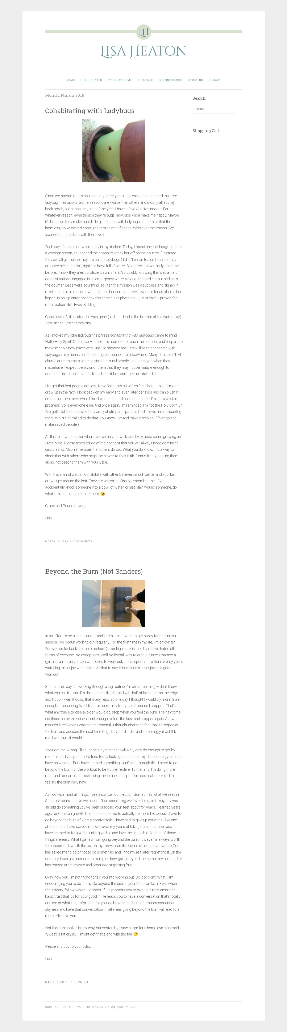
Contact (214, 80)
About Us (195, 80)
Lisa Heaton (143, 51)
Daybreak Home (119, 80)
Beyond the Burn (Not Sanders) (94, 571)
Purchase (145, 80)
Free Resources (170, 80)
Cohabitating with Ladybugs (89, 110)
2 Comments (82, 541)
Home (70, 80)
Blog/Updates (91, 80)
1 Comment (80, 982)
